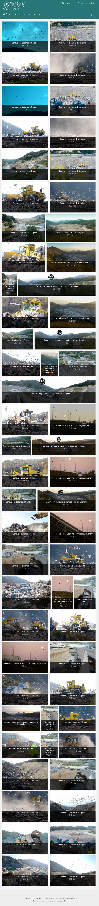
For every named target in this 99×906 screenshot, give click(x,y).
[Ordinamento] (92, 15)
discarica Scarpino (14, 14)
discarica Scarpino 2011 (31, 14)
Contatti (81, 3)
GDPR (75, 898)
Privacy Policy (61, 898)
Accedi (89, 3)
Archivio (70, 3)
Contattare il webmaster (49, 898)
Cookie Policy (70, 898)
